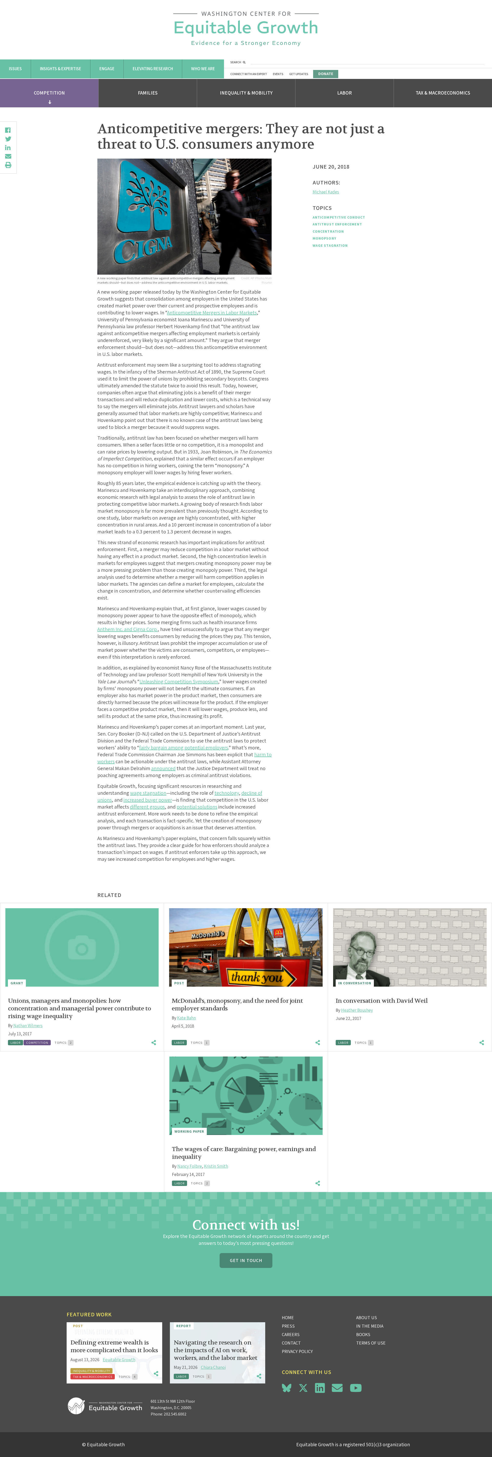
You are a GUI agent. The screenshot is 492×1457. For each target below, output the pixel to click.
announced (163, 768)
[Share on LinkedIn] (8, 147)
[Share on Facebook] (8, 130)
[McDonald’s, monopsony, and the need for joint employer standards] (246, 947)
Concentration (328, 231)
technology (226, 793)
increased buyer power (148, 800)
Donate (325, 73)
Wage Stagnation (330, 245)
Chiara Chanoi (213, 1367)
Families (148, 93)
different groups (147, 806)
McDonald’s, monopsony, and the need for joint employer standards (237, 1004)
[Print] (8, 165)
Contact (291, 1343)
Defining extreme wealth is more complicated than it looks (114, 1346)
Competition (49, 93)
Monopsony (324, 238)
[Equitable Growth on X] (303, 1387)
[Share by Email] (8, 156)
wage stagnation (148, 793)
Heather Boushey (357, 1010)
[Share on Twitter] (8, 139)
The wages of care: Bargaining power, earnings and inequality (244, 1153)
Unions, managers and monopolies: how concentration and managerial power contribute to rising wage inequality (79, 1008)
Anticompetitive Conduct (339, 217)
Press (288, 1326)
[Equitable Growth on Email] (337, 1388)
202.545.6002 (175, 1414)
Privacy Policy (297, 1351)
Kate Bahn (186, 1018)
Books (363, 1334)
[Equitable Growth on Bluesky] (286, 1387)
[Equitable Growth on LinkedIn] (320, 1388)
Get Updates (298, 74)
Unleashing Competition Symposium (178, 681)
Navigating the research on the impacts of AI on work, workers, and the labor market (215, 1350)
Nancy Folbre (189, 1166)
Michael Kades (326, 192)
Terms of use (371, 1343)
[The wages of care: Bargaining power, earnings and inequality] (246, 1096)
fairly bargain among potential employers (183, 747)
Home (288, 1317)
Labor (344, 93)
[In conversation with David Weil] (410, 947)
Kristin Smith (216, 1166)
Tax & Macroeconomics (443, 93)
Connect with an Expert (248, 74)
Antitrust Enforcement (337, 224)
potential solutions (197, 806)
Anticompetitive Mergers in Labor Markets (212, 312)
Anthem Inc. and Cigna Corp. (127, 629)
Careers (291, 1334)
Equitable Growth (119, 1359)
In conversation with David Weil (382, 1001)
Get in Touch (246, 1260)
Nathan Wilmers (28, 1025)
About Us (366, 1317)
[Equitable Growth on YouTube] (356, 1388)
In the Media (369, 1326)
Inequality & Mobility (246, 93)
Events (278, 74)
